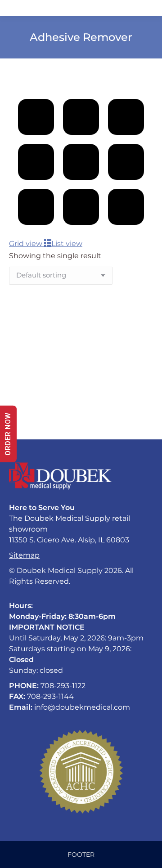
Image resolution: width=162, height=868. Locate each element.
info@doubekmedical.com (82, 707)
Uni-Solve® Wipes (41, 398)
